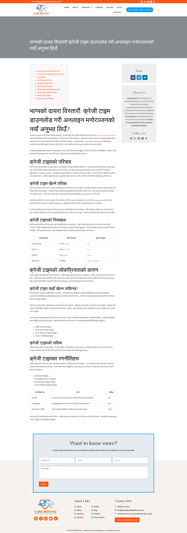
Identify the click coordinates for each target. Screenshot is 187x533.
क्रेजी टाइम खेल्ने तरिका (45, 83)
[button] (133, 77)
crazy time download (106, 135)
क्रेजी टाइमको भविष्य (44, 95)
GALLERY (110, 7)
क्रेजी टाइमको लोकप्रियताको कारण (48, 89)
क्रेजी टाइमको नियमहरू (44, 86)
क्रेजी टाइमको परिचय (44, 80)
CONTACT (117, 12)
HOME (66, 7)
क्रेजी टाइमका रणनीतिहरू (45, 98)
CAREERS (99, 7)
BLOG (119, 7)
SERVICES (86, 7)
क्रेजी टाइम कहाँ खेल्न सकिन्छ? (47, 92)
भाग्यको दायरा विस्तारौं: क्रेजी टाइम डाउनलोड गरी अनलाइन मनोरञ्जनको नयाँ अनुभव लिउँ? (50, 74)
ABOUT (75, 7)
